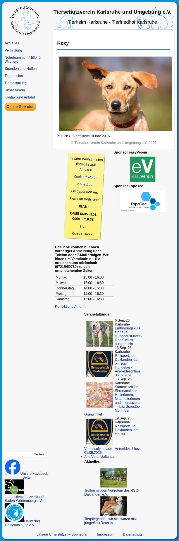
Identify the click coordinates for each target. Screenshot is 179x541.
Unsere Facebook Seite (34, 475)
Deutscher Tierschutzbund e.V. (22, 523)
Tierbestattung (16, 83)
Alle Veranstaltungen (100, 456)
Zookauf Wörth (85, 177)
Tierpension (14, 76)
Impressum (105, 534)
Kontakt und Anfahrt (20, 97)
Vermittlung (13, 50)
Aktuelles (12, 43)
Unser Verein (15, 90)
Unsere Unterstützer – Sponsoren (62, 534)
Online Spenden (20, 106)
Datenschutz (132, 534)
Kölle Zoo (85, 184)
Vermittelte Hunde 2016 (91, 136)
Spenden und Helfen (21, 68)
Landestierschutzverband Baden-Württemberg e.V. (24, 499)
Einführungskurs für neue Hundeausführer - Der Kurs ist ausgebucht (128, 336)
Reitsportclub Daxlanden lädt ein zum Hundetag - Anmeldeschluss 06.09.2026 (128, 365)
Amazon (85, 169)
